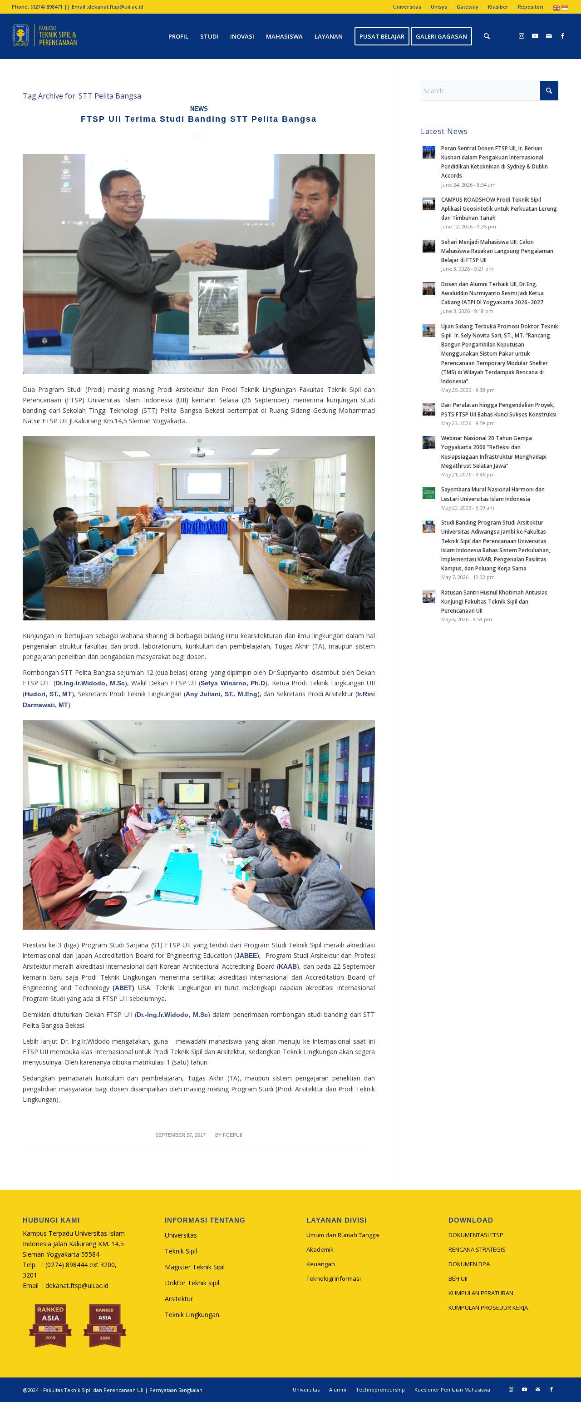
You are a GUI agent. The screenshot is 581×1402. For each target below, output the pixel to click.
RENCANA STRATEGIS (477, 1249)
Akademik (320, 1249)
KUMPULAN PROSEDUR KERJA (488, 1307)
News (199, 109)
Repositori (530, 6)
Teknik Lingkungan (192, 1314)
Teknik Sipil (181, 1251)
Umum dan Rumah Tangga (342, 1235)
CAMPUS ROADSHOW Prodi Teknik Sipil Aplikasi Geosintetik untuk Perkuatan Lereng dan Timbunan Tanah (499, 208)
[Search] (487, 36)
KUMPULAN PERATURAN (480, 1293)
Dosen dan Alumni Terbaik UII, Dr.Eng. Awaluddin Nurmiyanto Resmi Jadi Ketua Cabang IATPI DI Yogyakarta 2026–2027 (492, 293)
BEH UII (458, 1278)
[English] (557, 7)
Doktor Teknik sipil (192, 1282)
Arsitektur (179, 1298)
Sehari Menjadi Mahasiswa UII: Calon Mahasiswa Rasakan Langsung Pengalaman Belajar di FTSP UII (497, 250)
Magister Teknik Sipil (195, 1267)
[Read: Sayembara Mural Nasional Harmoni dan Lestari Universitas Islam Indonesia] (429, 493)
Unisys (439, 6)
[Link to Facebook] (562, 36)
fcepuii (232, 1135)
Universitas (407, 6)
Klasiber (498, 6)
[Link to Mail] (549, 36)
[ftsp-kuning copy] (45, 36)
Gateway (467, 6)
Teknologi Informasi (333, 1278)
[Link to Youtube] (535, 36)
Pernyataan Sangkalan (175, 1390)
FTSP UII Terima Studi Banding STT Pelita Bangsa (199, 119)
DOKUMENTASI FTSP (475, 1235)
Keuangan (320, 1264)
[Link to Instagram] (521, 36)
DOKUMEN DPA (469, 1264)
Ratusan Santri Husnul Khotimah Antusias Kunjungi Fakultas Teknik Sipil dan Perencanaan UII (494, 601)
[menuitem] (407, 7)
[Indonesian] (565, 7)
